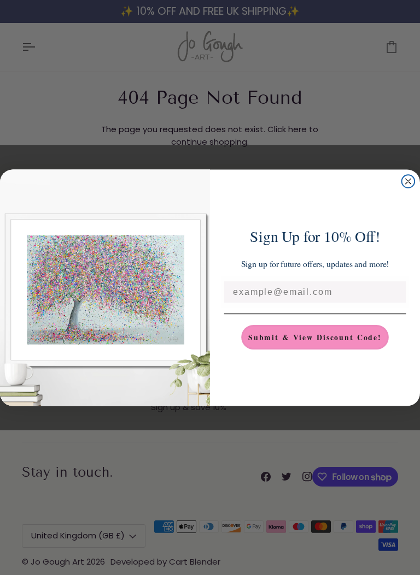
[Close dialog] (408, 181)
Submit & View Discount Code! (315, 336)
